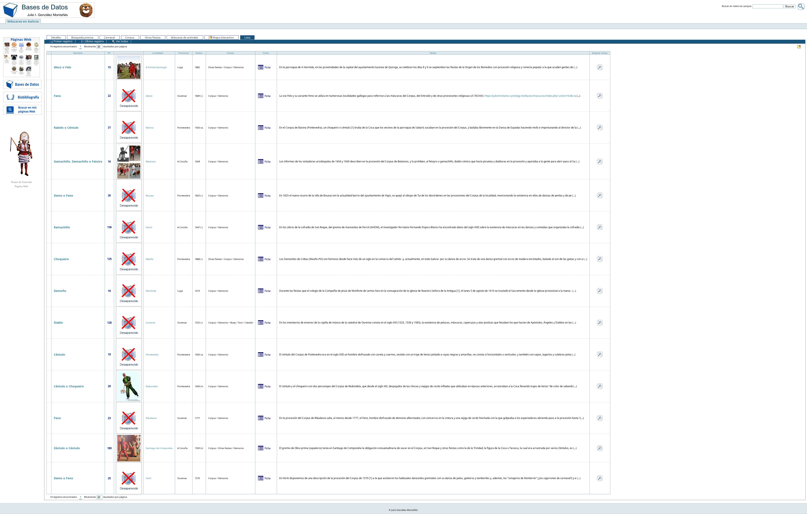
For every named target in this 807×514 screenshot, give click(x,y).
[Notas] (599, 66)
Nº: (109, 52)
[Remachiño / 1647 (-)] (128, 226)
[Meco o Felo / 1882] (128, 66)
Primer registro (63, 41)
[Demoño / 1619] (128, 290)
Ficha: (266, 52)
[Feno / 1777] (128, 417)
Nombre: (78, 52)
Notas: (433, 52)
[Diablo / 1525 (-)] (128, 322)
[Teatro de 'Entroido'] (21, 154)
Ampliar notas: (600, 52)
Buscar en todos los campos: (737, 6)
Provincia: (183, 52)
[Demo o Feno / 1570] (128, 478)
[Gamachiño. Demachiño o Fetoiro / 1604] (128, 161)
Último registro (94, 41)
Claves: (230, 52)
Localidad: (158, 52)
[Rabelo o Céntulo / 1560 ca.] (128, 127)
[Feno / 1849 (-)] (128, 95)
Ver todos (121, 41)
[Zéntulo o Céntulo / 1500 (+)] (128, 447)
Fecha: (199, 52)
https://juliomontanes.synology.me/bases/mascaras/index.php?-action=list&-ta (530, 96)
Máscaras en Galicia (23, 21)
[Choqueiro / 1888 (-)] (128, 258)
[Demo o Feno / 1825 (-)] (128, 195)
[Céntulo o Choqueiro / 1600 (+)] (128, 385)
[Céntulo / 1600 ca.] (128, 354)
